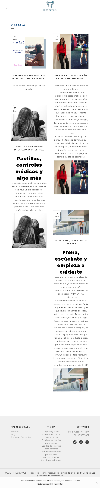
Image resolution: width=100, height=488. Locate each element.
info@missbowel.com (78, 432)
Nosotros (15, 431)
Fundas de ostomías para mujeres (51, 441)
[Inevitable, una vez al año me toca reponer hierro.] (71, 51)
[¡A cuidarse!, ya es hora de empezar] (71, 222)
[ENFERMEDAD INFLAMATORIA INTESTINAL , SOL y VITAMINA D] (29, 51)
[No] (96, 482)
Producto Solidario (51, 457)
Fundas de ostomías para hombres (51, 435)
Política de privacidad (70, 473)
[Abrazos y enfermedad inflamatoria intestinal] (29, 123)
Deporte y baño (51, 431)
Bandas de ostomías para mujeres (51, 453)
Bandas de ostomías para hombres (51, 447)
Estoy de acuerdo (44, 484)
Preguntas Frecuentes (21, 437)
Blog (13, 434)
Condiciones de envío (51, 460)
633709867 (83, 435)
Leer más (58, 484)
